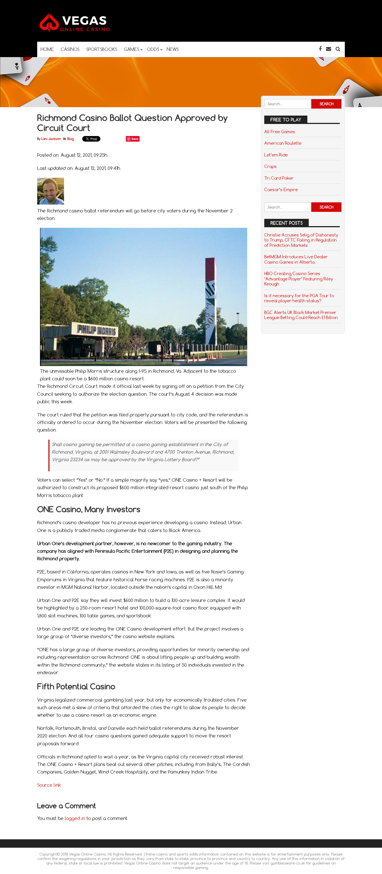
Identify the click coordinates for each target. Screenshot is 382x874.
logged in (75, 818)
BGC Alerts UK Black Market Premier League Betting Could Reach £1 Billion (301, 315)
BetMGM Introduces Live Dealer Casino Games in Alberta (296, 259)
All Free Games (279, 131)
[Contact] (328, 49)
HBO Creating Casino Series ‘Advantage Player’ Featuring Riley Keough (298, 279)
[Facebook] (320, 49)
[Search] (338, 49)
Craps (270, 166)
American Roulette (282, 143)
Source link (49, 785)
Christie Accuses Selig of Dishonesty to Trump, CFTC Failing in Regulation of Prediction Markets (301, 240)
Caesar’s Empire (281, 189)
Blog (70, 139)
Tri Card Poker (279, 178)
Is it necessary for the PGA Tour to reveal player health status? (299, 298)
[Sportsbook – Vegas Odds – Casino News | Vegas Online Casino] (83, 31)
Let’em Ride (276, 155)
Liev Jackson (51, 139)
